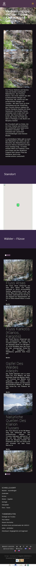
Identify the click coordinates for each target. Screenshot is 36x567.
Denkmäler (5, 493)
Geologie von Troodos (8, 517)
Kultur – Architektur (7, 528)
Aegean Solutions (24, 556)
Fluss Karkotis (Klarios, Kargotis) (18, 333)
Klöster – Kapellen (7, 499)
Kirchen (4, 496)
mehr (8, 304)
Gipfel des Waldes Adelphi (14, 367)
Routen (19, 549)
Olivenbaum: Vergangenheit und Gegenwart (15, 531)
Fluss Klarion (5, 519)
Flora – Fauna (6, 507)
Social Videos (9, 549)
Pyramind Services (12, 558)
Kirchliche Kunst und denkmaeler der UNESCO (15, 525)
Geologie (4, 502)
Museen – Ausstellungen (9, 490)
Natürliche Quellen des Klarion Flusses (16, 422)
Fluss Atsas (15, 283)
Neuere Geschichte (7, 522)
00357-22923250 (9, 546)
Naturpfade (5, 505)
